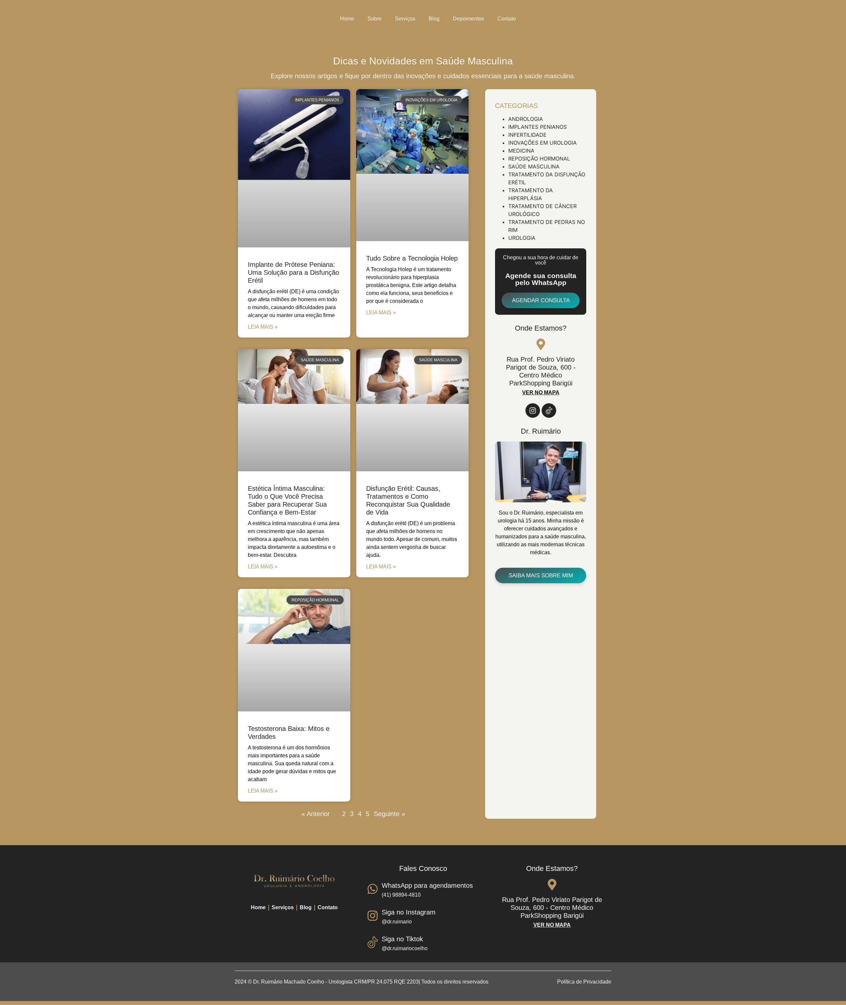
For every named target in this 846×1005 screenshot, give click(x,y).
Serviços (405, 18)
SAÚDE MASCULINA (533, 166)
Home (347, 18)
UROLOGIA (521, 237)
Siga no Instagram (409, 912)
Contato (506, 18)
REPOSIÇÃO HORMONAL (539, 158)
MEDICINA (521, 150)
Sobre (374, 18)
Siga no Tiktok (402, 939)
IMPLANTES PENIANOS (537, 127)
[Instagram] (532, 410)
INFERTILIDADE (527, 134)
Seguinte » (389, 813)
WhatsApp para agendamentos (427, 885)
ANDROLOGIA (525, 119)
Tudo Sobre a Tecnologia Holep (412, 258)
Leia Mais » (263, 327)
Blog (434, 18)
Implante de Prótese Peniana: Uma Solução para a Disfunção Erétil (293, 272)
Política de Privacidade (584, 982)
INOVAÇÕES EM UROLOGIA (542, 142)
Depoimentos (468, 18)
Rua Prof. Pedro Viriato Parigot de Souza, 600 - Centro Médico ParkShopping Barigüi (552, 907)
